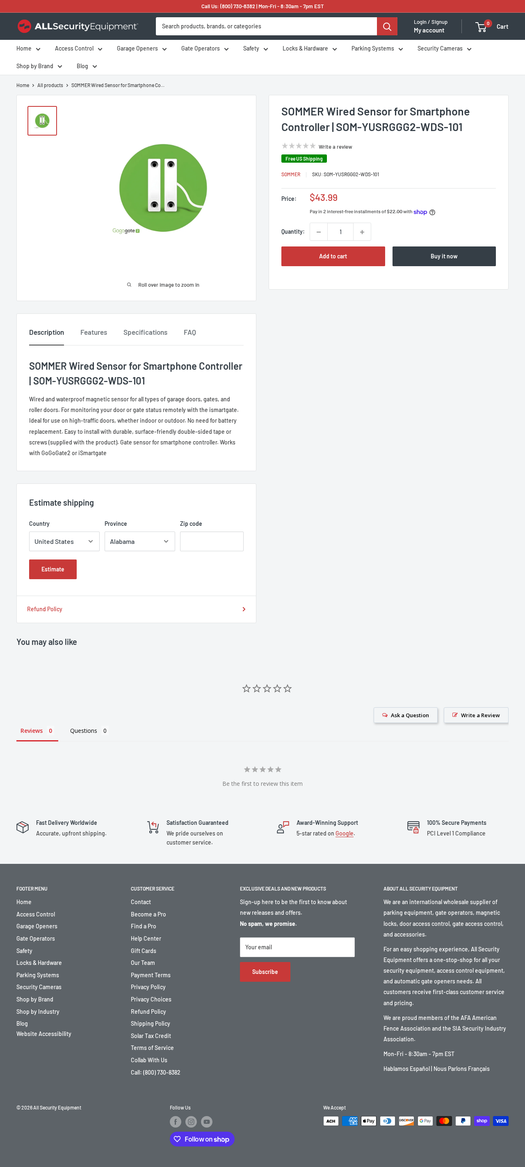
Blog (82, 65)
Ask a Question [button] (410, 715)
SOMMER (290, 174)
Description (46, 332)
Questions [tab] (83, 730)
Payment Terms (151, 974)
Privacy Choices (151, 999)
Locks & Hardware (305, 48)
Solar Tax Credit (151, 1035)
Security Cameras (440, 48)
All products (50, 85)
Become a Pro (148, 914)
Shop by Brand (34, 65)
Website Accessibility (43, 1033)
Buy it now (444, 256)
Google (345, 833)
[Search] (387, 26)
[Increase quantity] (362, 232)
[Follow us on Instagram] (191, 1122)
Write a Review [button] (480, 715)
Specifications (145, 332)
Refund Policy (44, 608)
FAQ (190, 332)
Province (116, 523)
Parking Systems (373, 48)
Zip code (191, 523)
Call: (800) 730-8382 (155, 1072)
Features (93, 332)
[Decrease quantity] (318, 232)
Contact (141, 901)
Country (39, 523)
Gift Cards (143, 950)
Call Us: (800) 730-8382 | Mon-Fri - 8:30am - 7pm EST (262, 6)
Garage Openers (137, 48)
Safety (251, 48)
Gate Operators (200, 48)
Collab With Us (149, 1060)
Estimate (52, 569)
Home (24, 48)
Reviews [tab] (32, 730)
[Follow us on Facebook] (175, 1122)
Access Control (74, 48)
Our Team (143, 962)
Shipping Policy (150, 1023)
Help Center (146, 938)
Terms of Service (152, 1047)
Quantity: (293, 231)
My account (429, 30)
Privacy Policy (148, 986)
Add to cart (333, 256)
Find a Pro (143, 926)
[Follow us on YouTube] (206, 1122)
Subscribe (265, 971)
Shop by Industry (37, 1011)
